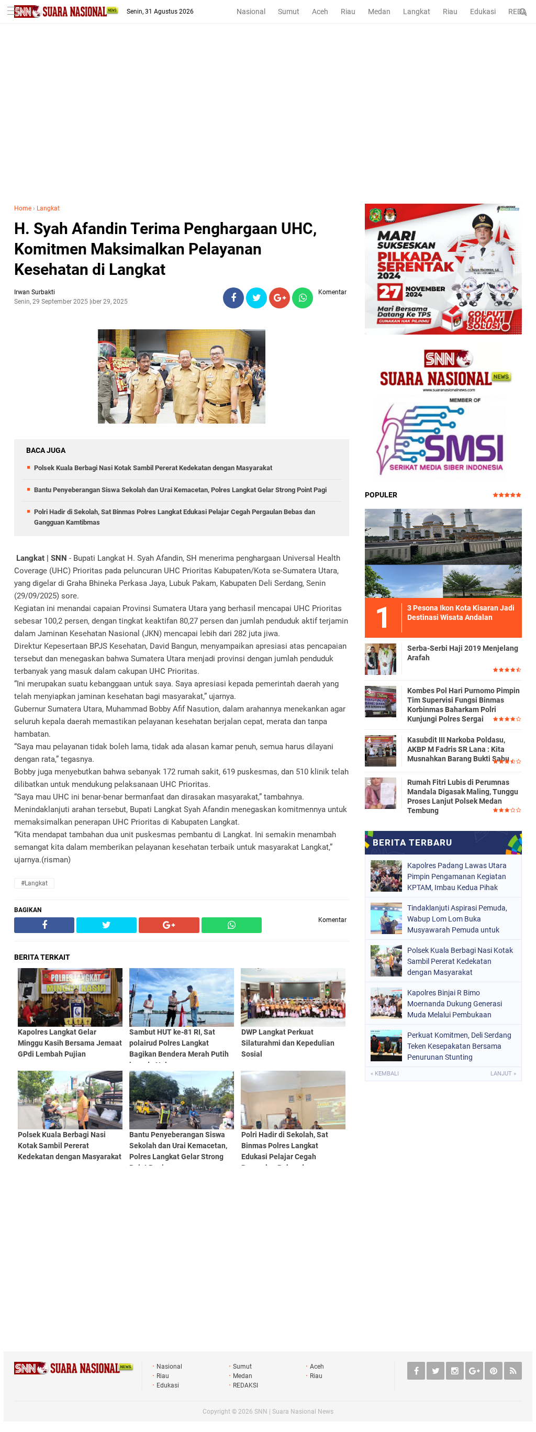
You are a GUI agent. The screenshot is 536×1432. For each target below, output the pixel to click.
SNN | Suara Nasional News (293, 1411)
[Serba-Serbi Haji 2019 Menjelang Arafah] (380, 657)
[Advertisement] (268, 125)
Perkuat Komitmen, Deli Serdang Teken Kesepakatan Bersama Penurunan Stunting (459, 1046)
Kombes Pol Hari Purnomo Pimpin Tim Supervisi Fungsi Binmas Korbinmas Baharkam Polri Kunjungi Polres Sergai (463, 705)
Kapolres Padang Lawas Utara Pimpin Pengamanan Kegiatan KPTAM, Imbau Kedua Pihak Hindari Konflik (457, 876)
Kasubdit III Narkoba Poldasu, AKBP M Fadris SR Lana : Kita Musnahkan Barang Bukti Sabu (458, 749)
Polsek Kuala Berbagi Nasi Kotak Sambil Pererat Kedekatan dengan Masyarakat (153, 468)
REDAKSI (245, 1385)
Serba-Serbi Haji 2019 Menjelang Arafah (462, 653)
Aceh (320, 11)
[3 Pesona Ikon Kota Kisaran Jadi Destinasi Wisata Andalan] (443, 552)
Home (22, 208)
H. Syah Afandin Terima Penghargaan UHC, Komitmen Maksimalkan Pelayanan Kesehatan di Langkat (165, 249)
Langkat (416, 11)
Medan (379, 11)
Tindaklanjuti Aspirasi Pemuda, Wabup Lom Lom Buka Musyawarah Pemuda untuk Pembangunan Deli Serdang (457, 919)
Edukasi (483, 11)
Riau (348, 11)
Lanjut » (503, 1073)
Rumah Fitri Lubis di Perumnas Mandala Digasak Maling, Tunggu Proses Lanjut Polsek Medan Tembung (462, 796)
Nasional (251, 11)
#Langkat (34, 883)
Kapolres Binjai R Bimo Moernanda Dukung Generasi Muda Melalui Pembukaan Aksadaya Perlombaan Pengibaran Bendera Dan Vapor (458, 1004)
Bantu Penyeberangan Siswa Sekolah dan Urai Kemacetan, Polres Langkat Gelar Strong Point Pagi (180, 490)
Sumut (288, 11)
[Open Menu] (13, 12)
